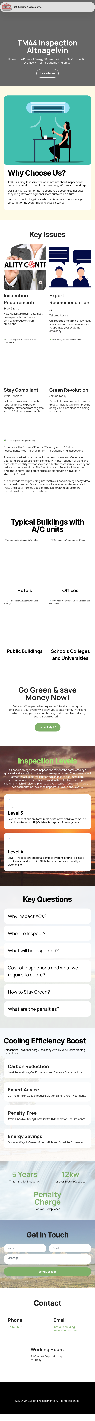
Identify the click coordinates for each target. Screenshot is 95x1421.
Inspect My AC (48, 727)
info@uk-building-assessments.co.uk (65, 1328)
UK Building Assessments (27, 7)
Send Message (47, 1271)
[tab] (47, 916)
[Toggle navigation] (88, 7)
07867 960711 (16, 1327)
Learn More (47, 73)
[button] (47, 916)
